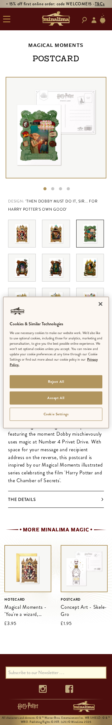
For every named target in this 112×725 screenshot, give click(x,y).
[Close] (100, 304)
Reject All (56, 381)
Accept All (56, 397)
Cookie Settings (56, 413)
